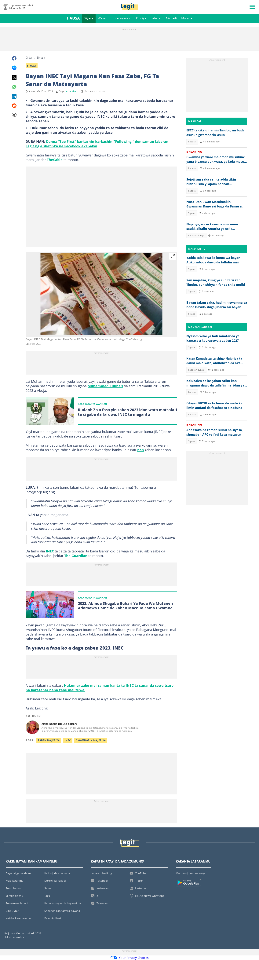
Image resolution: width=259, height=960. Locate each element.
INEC (50, 551)
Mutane (186, 18)
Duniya (141, 18)
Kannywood (123, 18)
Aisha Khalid (71, 91)
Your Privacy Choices (134, 958)
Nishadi (171, 18)
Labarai (156, 18)
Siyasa (88, 18)
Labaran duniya (196, 235)
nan (140, 450)
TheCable (55, 159)
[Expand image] (172, 256)
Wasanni (104, 18)
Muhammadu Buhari (105, 386)
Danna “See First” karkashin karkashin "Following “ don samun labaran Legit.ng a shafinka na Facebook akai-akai (97, 143)
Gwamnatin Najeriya (91, 740)
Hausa (73, 18)
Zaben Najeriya (49, 740)
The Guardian (75, 555)
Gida (29, 57)
